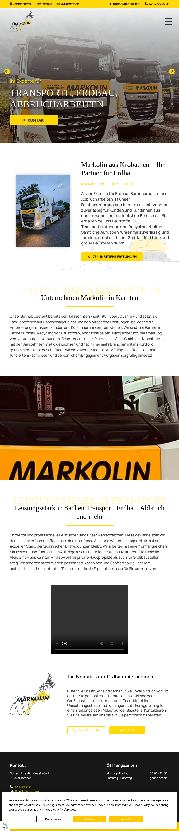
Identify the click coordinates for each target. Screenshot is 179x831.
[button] (34, 120)
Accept (125, 819)
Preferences (53, 819)
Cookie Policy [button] (141, 805)
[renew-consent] (5, 826)
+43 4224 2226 (23, 787)
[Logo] (27, 21)
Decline (89, 819)
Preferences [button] (68, 809)
